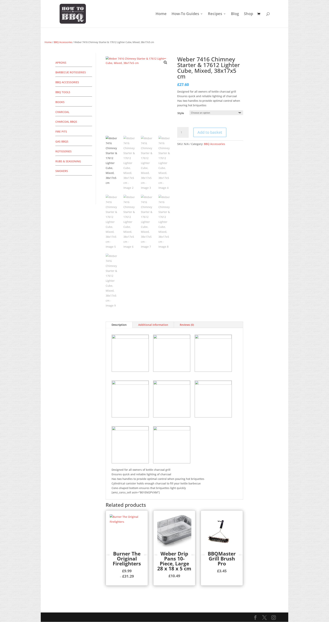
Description (119, 325)
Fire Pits (61, 131)
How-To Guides (185, 14)
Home (161, 14)
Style (180, 113)
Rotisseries (63, 151)
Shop (248, 14)
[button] (165, 62)
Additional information (153, 325)
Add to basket (209, 132)
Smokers (61, 171)
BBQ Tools (62, 92)
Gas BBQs (61, 141)
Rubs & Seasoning (68, 161)
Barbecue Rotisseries (70, 72)
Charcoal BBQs (66, 121)
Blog (235, 14)
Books (60, 102)
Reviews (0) (187, 325)
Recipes (215, 14)
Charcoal (62, 112)
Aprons (60, 62)
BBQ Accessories (63, 42)
